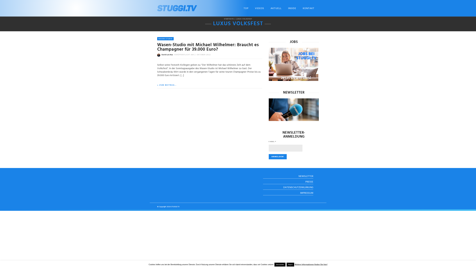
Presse (309, 182)
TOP (246, 8)
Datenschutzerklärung (298, 187)
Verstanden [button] (280, 265)
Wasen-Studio (165, 39)
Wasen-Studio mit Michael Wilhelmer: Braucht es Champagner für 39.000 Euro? (208, 47)
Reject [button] (290, 265)
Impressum (306, 193)
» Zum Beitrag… (167, 85)
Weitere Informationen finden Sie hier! (311, 264)
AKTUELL (276, 8)
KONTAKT (308, 8)
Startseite (229, 19)
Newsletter (305, 176)
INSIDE (292, 8)
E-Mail (272, 142)
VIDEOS (259, 8)
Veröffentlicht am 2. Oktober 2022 (192, 54)
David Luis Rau (167, 54)
